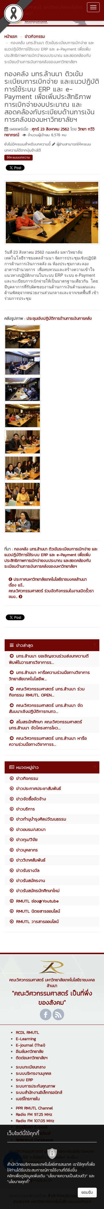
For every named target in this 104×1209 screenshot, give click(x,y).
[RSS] (58, 1014)
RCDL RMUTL (27, 1032)
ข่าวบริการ (24, 809)
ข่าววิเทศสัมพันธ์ (29, 860)
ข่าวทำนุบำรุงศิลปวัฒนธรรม (40, 819)
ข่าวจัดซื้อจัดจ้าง (30, 798)
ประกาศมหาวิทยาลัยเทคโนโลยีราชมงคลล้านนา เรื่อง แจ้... (48, 582)
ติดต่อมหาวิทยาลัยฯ (31, 1058)
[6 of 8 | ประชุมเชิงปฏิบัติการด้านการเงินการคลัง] (52, 468)
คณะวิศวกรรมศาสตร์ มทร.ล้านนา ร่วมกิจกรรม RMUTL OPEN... (47, 691)
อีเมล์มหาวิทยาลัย (29, 1052)
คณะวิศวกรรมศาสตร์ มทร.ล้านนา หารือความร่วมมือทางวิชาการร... (48, 741)
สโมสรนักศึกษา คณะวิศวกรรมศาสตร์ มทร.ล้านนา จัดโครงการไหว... (45, 724)
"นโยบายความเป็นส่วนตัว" (67, 1176)
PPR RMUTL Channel (34, 1108)
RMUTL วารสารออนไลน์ (36, 921)
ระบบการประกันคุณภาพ (35, 1086)
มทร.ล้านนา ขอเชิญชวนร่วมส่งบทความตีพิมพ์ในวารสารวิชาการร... (49, 659)
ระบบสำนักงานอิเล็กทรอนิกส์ (39, 1093)
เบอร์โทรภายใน (28, 1099)
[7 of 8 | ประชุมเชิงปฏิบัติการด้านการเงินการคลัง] (52, 494)
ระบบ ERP (24, 1080)
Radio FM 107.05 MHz (35, 1121)
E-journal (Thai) (30, 1045)
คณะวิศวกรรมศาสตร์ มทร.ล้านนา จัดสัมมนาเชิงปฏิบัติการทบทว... (46, 708)
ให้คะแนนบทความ (18, 157)
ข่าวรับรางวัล (27, 870)
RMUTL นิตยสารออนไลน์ (37, 911)
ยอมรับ (87, 1192)
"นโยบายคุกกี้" (18, 1182)
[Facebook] (45, 1014)
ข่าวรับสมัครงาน (29, 880)
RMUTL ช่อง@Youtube (36, 901)
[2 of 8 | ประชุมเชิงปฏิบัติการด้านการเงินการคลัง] (52, 363)
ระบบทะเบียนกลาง (31, 1067)
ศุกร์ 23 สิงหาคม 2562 (50, 129)
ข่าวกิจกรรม (26, 778)
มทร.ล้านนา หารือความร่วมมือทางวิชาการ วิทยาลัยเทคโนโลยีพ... (49, 675)
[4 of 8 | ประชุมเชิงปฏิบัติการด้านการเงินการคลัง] (52, 415)
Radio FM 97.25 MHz (34, 1114)
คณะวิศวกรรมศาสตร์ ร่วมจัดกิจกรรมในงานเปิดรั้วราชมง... (51, 594)
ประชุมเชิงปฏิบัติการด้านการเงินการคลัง (59, 318)
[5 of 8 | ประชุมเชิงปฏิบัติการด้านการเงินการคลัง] (52, 441)
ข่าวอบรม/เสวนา (30, 829)
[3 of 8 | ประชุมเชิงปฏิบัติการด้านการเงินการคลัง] (52, 389)
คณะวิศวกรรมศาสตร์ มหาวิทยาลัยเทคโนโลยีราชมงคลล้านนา (43, 10)
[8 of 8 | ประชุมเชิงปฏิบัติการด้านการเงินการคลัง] (52, 520)
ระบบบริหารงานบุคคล (33, 1073)
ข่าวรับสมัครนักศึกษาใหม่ (37, 890)
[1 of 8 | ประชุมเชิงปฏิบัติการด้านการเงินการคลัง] (52, 336)
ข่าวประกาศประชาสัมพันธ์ (37, 788)
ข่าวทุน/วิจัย (26, 839)
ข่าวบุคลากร (26, 850)
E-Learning (26, 1039)
